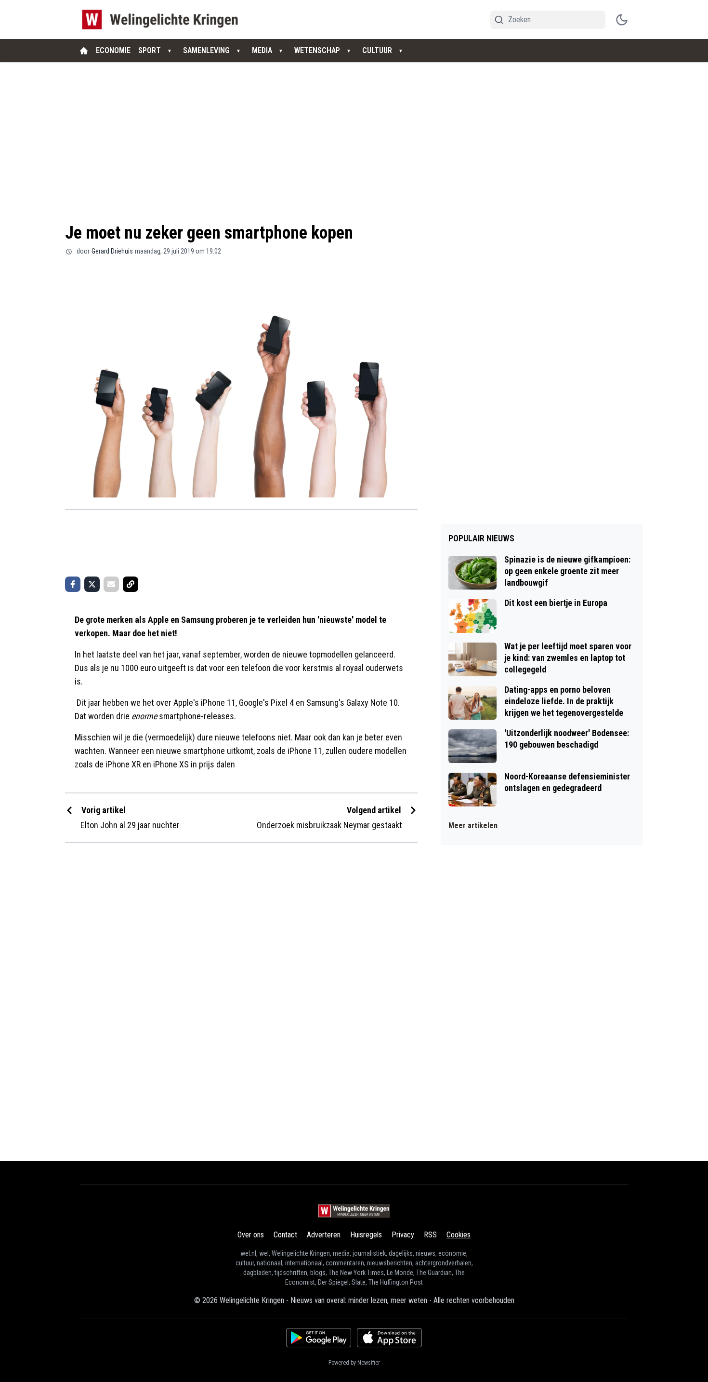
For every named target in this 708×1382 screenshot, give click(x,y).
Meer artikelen (473, 825)
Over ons (250, 1234)
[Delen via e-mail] (111, 584)
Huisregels (366, 1234)
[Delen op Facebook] (72, 584)
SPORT (149, 50)
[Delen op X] (92, 584)
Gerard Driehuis (112, 251)
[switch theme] (622, 20)
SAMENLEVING (206, 50)
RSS (430, 1234)
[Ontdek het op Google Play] (318, 1337)
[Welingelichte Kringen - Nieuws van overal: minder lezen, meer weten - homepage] (162, 19)
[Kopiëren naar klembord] (130, 584)
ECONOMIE (113, 50)
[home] (83, 50)
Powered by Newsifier (354, 1362)
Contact (285, 1234)
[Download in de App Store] (389, 1337)
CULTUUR (377, 50)
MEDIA (262, 50)
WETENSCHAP (317, 50)
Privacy (403, 1234)
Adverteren (324, 1234)
